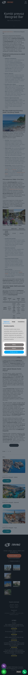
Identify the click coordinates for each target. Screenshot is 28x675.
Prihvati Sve (14, 352)
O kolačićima (21, 321)
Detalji (13, 321)
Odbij (14, 344)
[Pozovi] (24, 672)
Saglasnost (6, 321)
